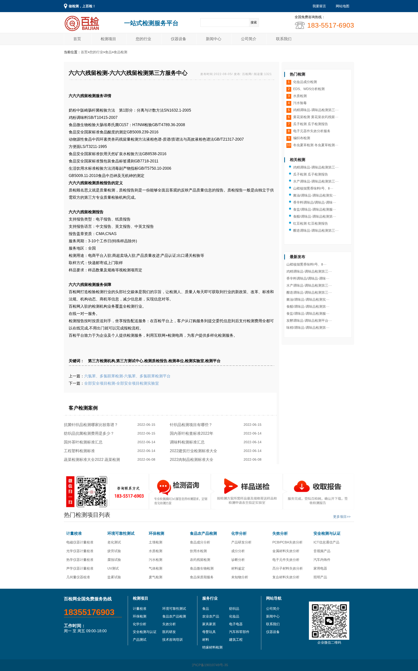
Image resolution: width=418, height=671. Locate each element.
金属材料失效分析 (285, 551)
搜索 (254, 22)
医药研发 (169, 632)
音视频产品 (322, 551)
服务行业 (210, 598)
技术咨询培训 (172, 639)
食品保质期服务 (202, 577)
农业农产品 (210, 616)
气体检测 (155, 568)
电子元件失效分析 (285, 560)
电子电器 (236, 624)
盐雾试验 (114, 577)
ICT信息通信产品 (326, 542)
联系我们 (283, 39)
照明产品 (320, 577)
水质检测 (155, 551)
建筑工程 (236, 639)
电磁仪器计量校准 (79, 542)
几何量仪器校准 (78, 577)
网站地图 (342, 6)
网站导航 (274, 598)
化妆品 (234, 616)
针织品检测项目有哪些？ (192, 425)
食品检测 (120, 52)
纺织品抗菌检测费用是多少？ (90, 433)
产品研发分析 (241, 542)
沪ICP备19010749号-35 (210, 665)
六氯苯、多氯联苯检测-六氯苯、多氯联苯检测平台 (127, 376)
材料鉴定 (238, 568)
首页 (77, 39)
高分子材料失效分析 (287, 568)
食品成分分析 (200, 542)
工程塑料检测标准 (80, 451)
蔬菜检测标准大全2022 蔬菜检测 (93, 460)
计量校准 (74, 533)
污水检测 (155, 560)
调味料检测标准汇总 (188, 442)
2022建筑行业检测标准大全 (194, 451)
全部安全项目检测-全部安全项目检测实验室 (121, 383)
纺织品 (234, 608)
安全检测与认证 (327, 533)
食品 (108, 52)
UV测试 (113, 568)
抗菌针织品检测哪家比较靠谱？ (92, 425)
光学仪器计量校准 (79, 551)
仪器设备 (178, 39)
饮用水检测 (198, 551)
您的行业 (143, 39)
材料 (205, 639)
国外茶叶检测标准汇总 (84, 442)
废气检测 (155, 577)
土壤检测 (155, 542)
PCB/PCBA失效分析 (287, 542)
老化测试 (114, 542)
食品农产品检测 (203, 533)
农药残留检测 (200, 560)
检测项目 (108, 39)
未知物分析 (239, 577)
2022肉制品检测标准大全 (192, 460)
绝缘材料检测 (212, 647)
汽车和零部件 (239, 632)
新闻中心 (213, 39)
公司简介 (248, 39)
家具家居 (209, 624)
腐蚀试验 (114, 560)
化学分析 (239, 533)
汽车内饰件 (322, 560)
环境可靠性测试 (120, 533)
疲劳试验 (114, 551)
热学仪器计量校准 (79, 560)
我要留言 (319, 6)
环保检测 (156, 533)
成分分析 (238, 551)
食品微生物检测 (202, 568)
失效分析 (280, 533)
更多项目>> (342, 516)
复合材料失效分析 (285, 577)
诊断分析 (238, 560)
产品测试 (139, 639)
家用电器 (320, 568)
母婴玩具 (209, 632)
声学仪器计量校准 (79, 568)
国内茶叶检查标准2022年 (192, 433)
